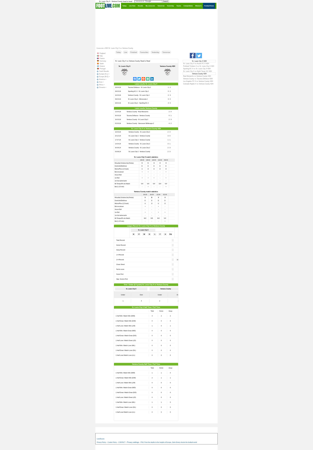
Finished (133, 52)
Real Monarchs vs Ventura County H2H (197, 76)
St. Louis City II (124, 66)
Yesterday (155, 52)
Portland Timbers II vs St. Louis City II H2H (198, 66)
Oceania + (102, 87)
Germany (103, 61)
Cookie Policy (112, 442)
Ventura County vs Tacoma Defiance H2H (198, 79)
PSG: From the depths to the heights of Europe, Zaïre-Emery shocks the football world (169, 442)
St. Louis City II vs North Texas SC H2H (197, 71)
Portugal (103, 69)
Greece (102, 66)
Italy (101, 56)
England (102, 53)
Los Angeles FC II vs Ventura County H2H (198, 81)
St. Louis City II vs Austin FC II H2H (196, 63)
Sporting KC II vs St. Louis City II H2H (197, 69)
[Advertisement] (156, 28)
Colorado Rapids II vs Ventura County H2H (198, 84)
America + (102, 79)
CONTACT (121, 442)
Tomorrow (166, 52)
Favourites (144, 52)
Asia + (101, 82)
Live (125, 52)
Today (118, 52)
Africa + (102, 85)
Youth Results (104, 71)
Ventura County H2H (167, 66)
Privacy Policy (101, 442)
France (102, 58)
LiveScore (100, 439)
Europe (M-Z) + (104, 77)
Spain (102, 63)
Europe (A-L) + (104, 74)
